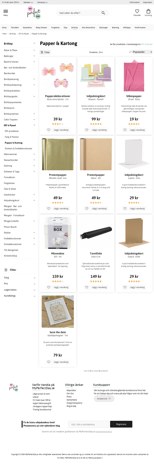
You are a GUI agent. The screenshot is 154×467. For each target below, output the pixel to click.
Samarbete (72, 399)
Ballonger (103, 27)
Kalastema (27, 27)
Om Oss (70, 393)
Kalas (4, 27)
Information (135, 2)
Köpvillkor (71, 390)
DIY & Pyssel (146, 44)
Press (69, 396)
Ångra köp (71, 406)
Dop (65, 27)
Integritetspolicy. (104, 431)
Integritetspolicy (74, 403)
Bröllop (74, 27)
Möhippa (127, 27)
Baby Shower (41, 27)
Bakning (115, 27)
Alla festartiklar (88, 27)
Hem (4, 33)
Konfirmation (140, 27)
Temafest (15, 27)
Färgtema (55, 27)
